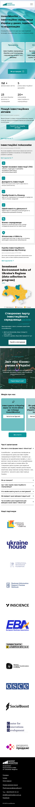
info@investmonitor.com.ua (12, 795)
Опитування (7, 781)
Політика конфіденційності (12, 788)
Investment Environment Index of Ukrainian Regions (10, 767)
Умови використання (10, 785)
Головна (5, 775)
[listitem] (13, 52)
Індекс (5, 778)
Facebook (6, 798)
